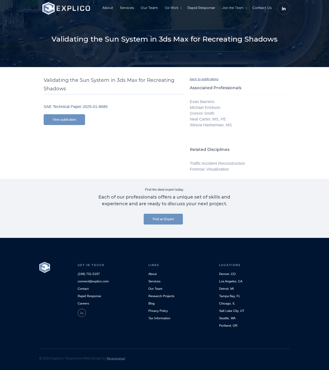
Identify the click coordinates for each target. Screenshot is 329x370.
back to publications (204, 79)
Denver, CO (227, 274)
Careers (83, 303)
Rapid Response (201, 8)
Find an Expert (163, 219)
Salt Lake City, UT (231, 311)
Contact (83, 288)
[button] (173, 8)
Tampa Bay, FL (229, 296)
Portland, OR (228, 325)
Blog (151, 303)
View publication (64, 119)
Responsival (116, 358)
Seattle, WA (227, 318)
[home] (67, 6)
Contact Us (261, 8)
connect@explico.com (93, 281)
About (107, 8)
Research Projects (161, 296)
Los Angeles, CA (230, 281)
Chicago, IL (227, 303)
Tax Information (159, 318)
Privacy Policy (158, 311)
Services (127, 8)
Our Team (149, 8)
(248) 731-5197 (89, 274)
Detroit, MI (226, 288)
